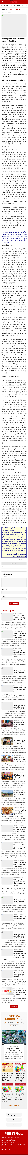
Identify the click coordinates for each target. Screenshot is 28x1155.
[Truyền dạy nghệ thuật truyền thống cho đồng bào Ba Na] (7, 758)
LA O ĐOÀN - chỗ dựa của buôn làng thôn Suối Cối (19, 617)
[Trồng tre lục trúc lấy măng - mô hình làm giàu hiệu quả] (7, 634)
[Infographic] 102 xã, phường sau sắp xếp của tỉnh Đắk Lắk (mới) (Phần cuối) (20, 1077)
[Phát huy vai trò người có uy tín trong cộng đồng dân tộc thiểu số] (7, 652)
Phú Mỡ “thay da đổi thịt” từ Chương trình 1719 (19, 794)
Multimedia (14, 1016)
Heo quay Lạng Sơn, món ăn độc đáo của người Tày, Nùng (19, 812)
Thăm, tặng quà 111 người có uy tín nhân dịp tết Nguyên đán (19, 707)
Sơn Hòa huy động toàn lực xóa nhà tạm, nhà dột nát (19, 742)
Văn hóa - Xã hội (21, 5)
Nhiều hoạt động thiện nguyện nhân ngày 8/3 (19, 777)
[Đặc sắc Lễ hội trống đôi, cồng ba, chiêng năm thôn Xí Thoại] (7, 828)
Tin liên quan (7, 611)
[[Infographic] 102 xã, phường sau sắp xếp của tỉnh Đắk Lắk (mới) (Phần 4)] (7, 1087)
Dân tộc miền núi (15, 9)
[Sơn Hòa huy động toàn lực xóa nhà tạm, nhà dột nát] (7, 741)
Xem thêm (14, 1006)
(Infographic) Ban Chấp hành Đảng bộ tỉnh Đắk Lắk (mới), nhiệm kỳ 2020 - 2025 (7, 1077)
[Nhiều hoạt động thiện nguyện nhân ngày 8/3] (7, 776)
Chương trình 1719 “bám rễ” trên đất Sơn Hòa (19, 672)
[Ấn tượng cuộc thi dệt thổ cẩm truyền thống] (7, 723)
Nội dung (4, 577)
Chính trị (6, 5)
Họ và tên (4, 589)
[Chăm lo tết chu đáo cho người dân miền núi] (7, 688)
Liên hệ (14, 1125)
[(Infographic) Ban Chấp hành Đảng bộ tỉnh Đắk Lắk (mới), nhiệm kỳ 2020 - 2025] (7, 1067)
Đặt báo (14, 1120)
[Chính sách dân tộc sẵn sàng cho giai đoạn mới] (7, 974)
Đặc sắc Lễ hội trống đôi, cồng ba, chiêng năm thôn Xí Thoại (19, 829)
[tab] (10, 1019)
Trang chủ (4, 9)
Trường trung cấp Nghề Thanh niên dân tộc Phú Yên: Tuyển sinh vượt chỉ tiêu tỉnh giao (14, 955)
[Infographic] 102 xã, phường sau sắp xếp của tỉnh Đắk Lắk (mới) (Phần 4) (7, 1097)
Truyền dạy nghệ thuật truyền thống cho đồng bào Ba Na (19, 759)
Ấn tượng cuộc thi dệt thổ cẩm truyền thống (19, 724)
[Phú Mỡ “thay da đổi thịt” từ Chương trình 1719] (7, 793)
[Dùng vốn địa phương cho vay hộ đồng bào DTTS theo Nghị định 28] (7, 991)
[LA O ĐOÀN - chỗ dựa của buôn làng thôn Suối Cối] (7, 617)
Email (3, 596)
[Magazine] (5, 1040)
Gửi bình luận (14, 603)
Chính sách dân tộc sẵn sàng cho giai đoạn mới (19, 974)
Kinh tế (13, 5)
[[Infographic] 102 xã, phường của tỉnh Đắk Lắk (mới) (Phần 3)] (20, 1087)
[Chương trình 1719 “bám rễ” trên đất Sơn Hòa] (7, 671)
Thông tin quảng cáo (14, 1115)
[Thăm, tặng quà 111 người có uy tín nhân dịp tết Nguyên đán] (7, 706)
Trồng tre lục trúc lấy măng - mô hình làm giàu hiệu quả (20, 635)
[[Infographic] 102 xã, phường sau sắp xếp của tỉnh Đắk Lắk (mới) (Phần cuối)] (20, 1067)
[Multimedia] (14, 1037)
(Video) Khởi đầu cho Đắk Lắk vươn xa (14, 1049)
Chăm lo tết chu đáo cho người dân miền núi (19, 689)
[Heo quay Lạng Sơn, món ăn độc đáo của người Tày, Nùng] (7, 811)
